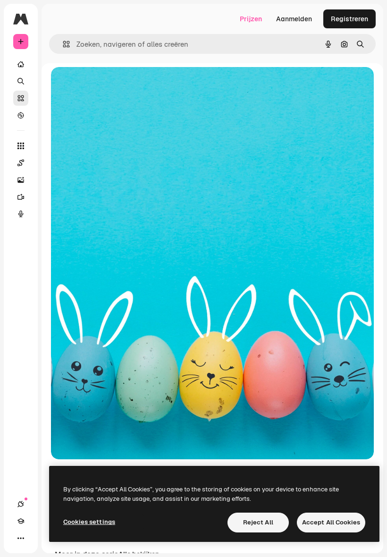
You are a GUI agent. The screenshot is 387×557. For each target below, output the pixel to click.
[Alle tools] (20, 145)
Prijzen (251, 19)
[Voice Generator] (20, 213)
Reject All (258, 522)
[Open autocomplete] (63, 44)
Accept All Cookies (331, 522)
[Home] (20, 64)
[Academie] (20, 521)
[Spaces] (20, 162)
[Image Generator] (20, 179)
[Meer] (20, 538)
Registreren (349, 19)
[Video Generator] (20, 196)
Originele (113, 84)
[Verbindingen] (20, 504)
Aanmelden (294, 19)
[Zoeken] (20, 81)
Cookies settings (89, 522)
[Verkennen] (20, 115)
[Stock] (20, 98)
